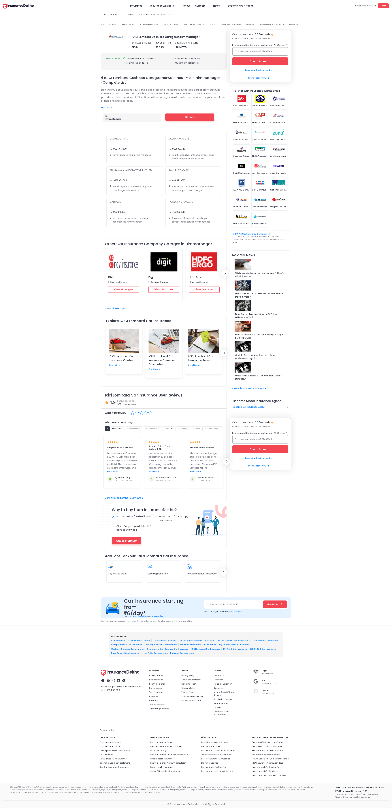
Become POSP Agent (240, 5)
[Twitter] (124, 681)
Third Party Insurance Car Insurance (198, 644)
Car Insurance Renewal (164, 640)
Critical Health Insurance (161, 758)
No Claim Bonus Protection (202, 573)
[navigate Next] (224, 273)
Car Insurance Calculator (112, 746)
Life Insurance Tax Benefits (213, 767)
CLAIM (212, 24)
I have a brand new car (258, 78)
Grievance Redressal (191, 679)
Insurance (136, 5)
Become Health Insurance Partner (267, 750)
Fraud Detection (188, 684)
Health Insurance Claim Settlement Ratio (169, 754)
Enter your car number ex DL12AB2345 (253, 51)
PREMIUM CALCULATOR (272, 24)
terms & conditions (140, 616)
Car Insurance (118, 640)
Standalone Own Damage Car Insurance (167, 648)
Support (200, 5)
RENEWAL (251, 24)
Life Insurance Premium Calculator (217, 771)
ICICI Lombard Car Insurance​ (205, 648)
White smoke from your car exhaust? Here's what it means (259, 275)
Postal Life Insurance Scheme (214, 742)
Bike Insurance (156, 679)
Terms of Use (187, 692)
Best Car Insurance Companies (114, 767)
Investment (154, 696)
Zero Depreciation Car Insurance (160, 644)
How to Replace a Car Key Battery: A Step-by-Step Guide (259, 336)
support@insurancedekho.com (124, 686)
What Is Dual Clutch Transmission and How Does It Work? (259, 295)
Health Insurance (157, 684)
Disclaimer (219, 688)
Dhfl (110, 277)
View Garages (123, 289)
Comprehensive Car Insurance (126, 644)
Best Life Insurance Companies (215, 758)
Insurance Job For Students (265, 771)
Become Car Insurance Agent (249, 406)
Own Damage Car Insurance (113, 758)
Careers (217, 707)
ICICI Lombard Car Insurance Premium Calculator (162, 360)
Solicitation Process (223, 699)
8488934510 (178, 180)
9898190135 (119, 211)
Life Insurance (155, 688)
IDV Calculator (106, 754)
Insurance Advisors (162, 5)
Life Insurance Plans (210, 763)
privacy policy (157, 616)
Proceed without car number (258, 70)
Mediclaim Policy (158, 750)
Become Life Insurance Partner (266, 754)
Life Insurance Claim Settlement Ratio (218, 750)
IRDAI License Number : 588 (351, 791)
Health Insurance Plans (161, 742)
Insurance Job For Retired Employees (269, 775)
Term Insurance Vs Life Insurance (216, 754)
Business (153, 700)
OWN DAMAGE (170, 24)
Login (383, 5)
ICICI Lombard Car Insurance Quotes (121, 358)
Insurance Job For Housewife (265, 767)
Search (190, 117)
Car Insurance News (252, 388)
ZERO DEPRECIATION (193, 24)
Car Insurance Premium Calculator (196, 640)
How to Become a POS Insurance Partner (270, 758)
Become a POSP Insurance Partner (267, 742)
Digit (151, 277)
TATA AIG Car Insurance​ (235, 648)
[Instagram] (113, 681)
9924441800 (120, 148)
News (216, 5)
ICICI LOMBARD (109, 24)
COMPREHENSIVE (149, 24)
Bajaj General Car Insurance (125, 653)
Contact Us (219, 675)
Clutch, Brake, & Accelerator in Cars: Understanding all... (255, 357)
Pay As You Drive (117, 573)
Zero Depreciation (157, 573)
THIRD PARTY (129, 24)
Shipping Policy (188, 688)
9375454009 (120, 180)
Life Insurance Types (210, 746)
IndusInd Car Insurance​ (182, 653)
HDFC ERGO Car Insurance (262, 648)
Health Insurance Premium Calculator (168, 763)
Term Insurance (156, 692)
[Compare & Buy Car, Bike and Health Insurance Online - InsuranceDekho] (18, 7)
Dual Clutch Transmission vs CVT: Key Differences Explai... (256, 316)
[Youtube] (108, 681)
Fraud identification (223, 684)
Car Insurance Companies (255, 233)
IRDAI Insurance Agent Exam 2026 (267, 763)
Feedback (218, 679)
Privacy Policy (187, 675)
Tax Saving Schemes (159, 708)
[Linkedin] (118, 681)
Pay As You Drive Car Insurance (234, 644)
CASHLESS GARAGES (230, 24)
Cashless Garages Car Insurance (128, 648)
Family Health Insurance (161, 767)
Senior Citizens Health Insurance (165, 771)
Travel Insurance (157, 704)
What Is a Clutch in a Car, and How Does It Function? (259, 377)
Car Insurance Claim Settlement (233, 640)
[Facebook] (103, 681)
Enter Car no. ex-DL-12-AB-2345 (222, 604)
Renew (186, 5)
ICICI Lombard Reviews (127, 498)
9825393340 (178, 148)
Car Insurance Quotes (139, 640)
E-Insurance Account (191, 700)
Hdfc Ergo (195, 277)
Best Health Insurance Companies (166, 746)
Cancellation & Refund (192, 696)
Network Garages (115, 308)
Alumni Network (221, 703)
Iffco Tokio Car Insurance (155, 653)
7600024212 (178, 211)
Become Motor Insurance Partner (267, 746)
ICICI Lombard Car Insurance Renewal (201, 358)
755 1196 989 (113, 690)
